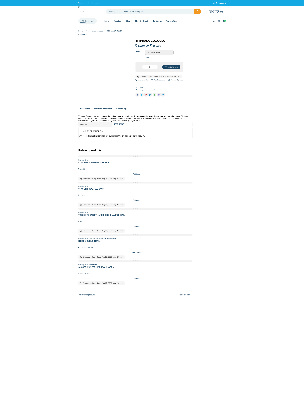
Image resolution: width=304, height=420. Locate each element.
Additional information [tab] (103, 109)
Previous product (87, 295)
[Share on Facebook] (137, 95)
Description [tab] (85, 109)
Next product (184, 295)
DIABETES (93, 265)
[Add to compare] (152, 80)
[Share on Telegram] (163, 95)
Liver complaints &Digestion (108, 238)
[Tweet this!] (142, 95)
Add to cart (173, 67)
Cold (90, 238)
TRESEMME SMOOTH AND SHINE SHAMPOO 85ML (101, 215)
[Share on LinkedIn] (150, 95)
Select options (137, 252)
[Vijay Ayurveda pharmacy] (84, 23)
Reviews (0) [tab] (121, 109)
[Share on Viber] (159, 95)
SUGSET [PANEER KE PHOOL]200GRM (96, 267)
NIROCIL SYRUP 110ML (89, 241)
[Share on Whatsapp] (154, 95)
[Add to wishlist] (136, 80)
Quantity (138, 51)
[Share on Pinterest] (146, 95)
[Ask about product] (169, 80)
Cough (95, 238)
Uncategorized (97, 31)
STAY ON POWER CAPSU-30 (91, 189)
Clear (147, 57)
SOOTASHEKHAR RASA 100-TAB (93, 163)
